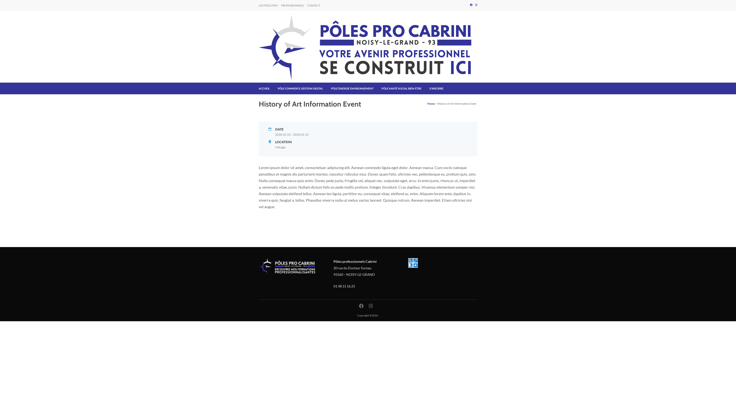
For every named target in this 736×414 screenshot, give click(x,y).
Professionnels (292, 5)
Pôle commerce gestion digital (300, 88)
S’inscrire (437, 88)
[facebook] (471, 4)
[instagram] (476, 4)
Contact (313, 5)
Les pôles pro (268, 5)
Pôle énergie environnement (352, 88)
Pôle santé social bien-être (401, 88)
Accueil (264, 88)
